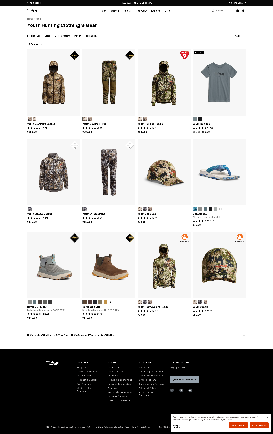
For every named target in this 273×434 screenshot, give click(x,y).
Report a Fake (130, 427)
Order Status (115, 367)
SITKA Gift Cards (117, 396)
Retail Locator (116, 371)
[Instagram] (181, 391)
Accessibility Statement (146, 393)
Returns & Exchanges (120, 379)
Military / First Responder (85, 389)
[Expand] (244, 335)
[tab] (136, 335)
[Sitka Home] (64, 11)
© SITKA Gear (51, 427)
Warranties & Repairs (120, 392)
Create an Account (87, 371)
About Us (144, 367)
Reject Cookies (238, 425)
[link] (53, 92)
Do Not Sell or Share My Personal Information (104, 427)
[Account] (243, 11)
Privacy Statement (65, 427)
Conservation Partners (151, 384)
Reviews (112, 388)
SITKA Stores (84, 375)
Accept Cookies (259, 425)
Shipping (113, 375)
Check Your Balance (119, 400)
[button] (240, 36)
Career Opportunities (151, 371)
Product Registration (120, 384)
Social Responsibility (151, 375)
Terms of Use (79, 427)
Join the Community (185, 379)
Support (81, 367)
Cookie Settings (143, 427)
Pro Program (84, 384)
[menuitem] (104, 11)
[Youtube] (190, 391)
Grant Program (147, 379)
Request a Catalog (87, 379)
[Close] (267, 417)
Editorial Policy (147, 388)
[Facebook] (172, 391)
